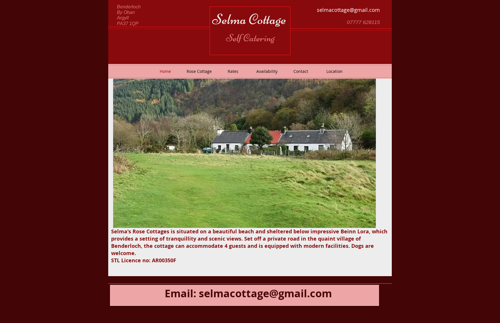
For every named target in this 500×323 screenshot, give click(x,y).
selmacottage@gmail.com (348, 9)
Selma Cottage (249, 19)
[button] (244, 153)
